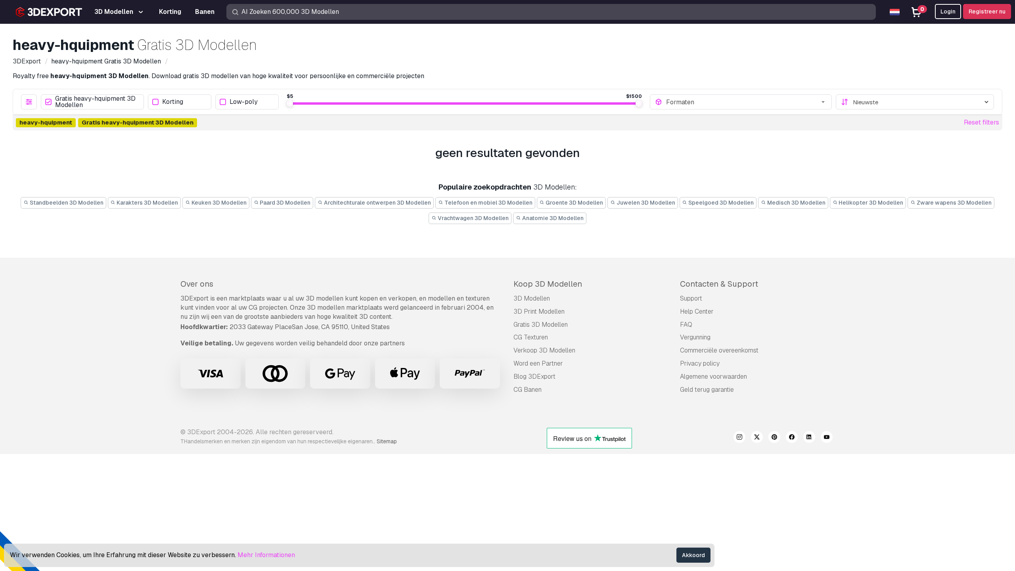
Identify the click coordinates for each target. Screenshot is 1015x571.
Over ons (196, 284)
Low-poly (244, 102)
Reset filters (981, 122)
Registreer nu (987, 11)
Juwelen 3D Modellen (645, 202)
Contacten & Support (719, 284)
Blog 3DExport (534, 376)
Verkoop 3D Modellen (544, 350)
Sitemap (387, 441)
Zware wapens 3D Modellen (953, 202)
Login (948, 11)
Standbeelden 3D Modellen (66, 202)
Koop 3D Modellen (547, 284)
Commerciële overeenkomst (719, 350)
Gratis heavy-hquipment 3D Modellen (95, 102)
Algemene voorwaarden (713, 376)
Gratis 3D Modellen (540, 324)
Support (691, 298)
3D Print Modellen (539, 311)
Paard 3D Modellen (284, 202)
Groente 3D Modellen (573, 202)
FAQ (686, 324)
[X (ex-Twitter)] (757, 438)
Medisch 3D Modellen (795, 202)
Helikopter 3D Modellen (870, 202)
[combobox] (746, 102)
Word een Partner (538, 363)
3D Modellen (531, 298)
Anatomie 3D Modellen (552, 218)
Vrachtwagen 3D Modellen (473, 218)
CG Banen (527, 389)
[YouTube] (827, 438)
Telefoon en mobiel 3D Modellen (487, 202)
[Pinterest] (774, 438)
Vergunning (695, 337)
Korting (172, 102)
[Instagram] (739, 438)
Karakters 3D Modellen (146, 202)
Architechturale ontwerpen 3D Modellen (377, 202)
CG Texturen (530, 337)
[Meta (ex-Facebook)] (792, 438)
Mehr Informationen (266, 555)
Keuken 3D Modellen (218, 202)
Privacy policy (700, 363)
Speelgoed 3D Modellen (720, 202)
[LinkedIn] (809, 438)
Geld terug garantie (707, 389)
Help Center (697, 311)
